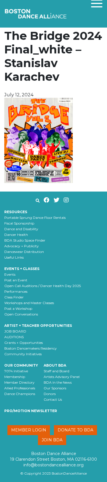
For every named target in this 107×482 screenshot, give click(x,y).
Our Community (21, 365)
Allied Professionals (19, 388)
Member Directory (19, 382)
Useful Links (14, 257)
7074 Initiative (16, 371)
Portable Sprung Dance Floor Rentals (35, 217)
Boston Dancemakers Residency (30, 348)
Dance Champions (19, 394)
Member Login (28, 430)
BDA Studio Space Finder (24, 240)
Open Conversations (21, 314)
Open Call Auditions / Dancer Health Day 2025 (42, 286)
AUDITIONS (14, 337)
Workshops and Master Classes (29, 303)
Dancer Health (16, 234)
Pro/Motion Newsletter (30, 411)
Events (9, 274)
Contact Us (53, 399)
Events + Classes (21, 269)
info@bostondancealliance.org (53, 465)
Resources (15, 212)
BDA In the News (58, 382)
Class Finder (14, 297)
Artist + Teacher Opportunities (38, 325)
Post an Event (15, 280)
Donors (50, 394)
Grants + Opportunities (23, 342)
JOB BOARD (15, 331)
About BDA (55, 365)
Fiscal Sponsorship (19, 223)
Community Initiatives (23, 354)
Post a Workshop (18, 308)
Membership (14, 377)
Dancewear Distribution (24, 252)
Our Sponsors (55, 388)
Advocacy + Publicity (21, 246)
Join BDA (52, 439)
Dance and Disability (21, 229)
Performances (15, 291)
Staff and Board (56, 371)
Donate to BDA (75, 430)
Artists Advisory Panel (62, 377)
